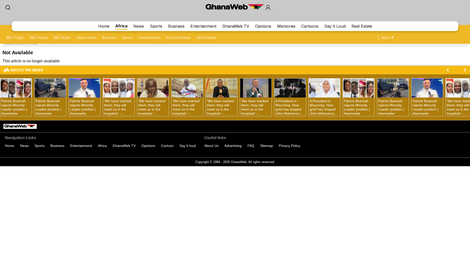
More (386, 37)
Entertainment (203, 26)
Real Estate (362, 26)
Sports (156, 26)
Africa (121, 25)
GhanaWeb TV (235, 26)
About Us (211, 146)
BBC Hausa (39, 37)
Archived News (178, 37)
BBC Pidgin (15, 37)
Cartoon (167, 146)
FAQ (250, 146)
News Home (86, 37)
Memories (286, 26)
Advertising (233, 146)
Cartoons (309, 26)
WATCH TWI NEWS (26, 70)
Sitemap (266, 146)
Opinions (263, 26)
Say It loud (187, 146)
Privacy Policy (289, 146)
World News (206, 37)
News (138, 26)
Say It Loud (335, 26)
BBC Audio (62, 37)
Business (176, 26)
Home (103, 26)
